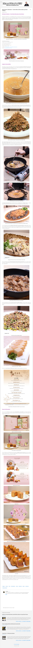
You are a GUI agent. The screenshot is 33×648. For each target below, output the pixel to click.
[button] (30, 9)
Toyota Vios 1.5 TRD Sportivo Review (8, 633)
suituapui (6, 591)
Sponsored (27, 586)
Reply (6, 594)
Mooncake (20, 586)
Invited (17, 586)
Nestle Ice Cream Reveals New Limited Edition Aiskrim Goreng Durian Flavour (15, 614)
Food (9, 586)
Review (24, 586)
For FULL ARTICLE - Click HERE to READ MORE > (23, 621)
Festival (7, 586)
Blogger (4, 586)
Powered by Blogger (16, 644)
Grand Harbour (13, 586)
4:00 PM (9, 591)
